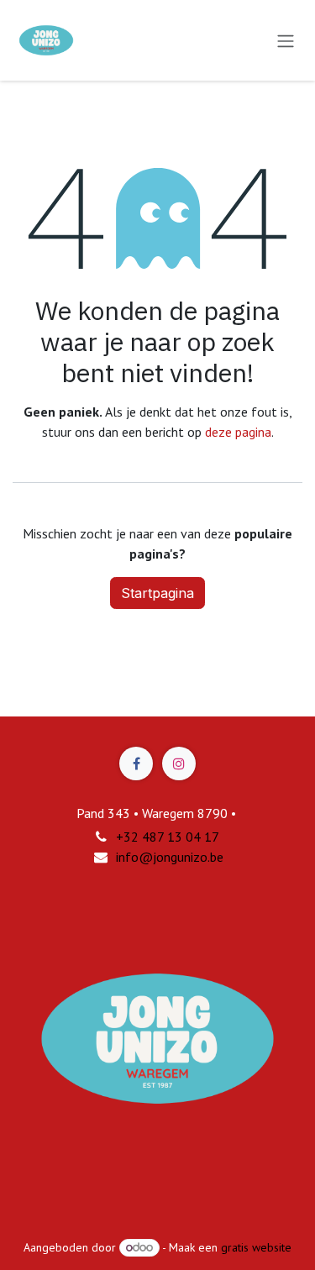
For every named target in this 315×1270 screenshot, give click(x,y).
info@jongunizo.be (169, 856)
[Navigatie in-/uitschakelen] (285, 40)
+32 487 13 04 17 (167, 836)
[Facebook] (136, 763)
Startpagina (157, 593)
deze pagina (238, 431)
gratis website (256, 1247)
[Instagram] (179, 763)
